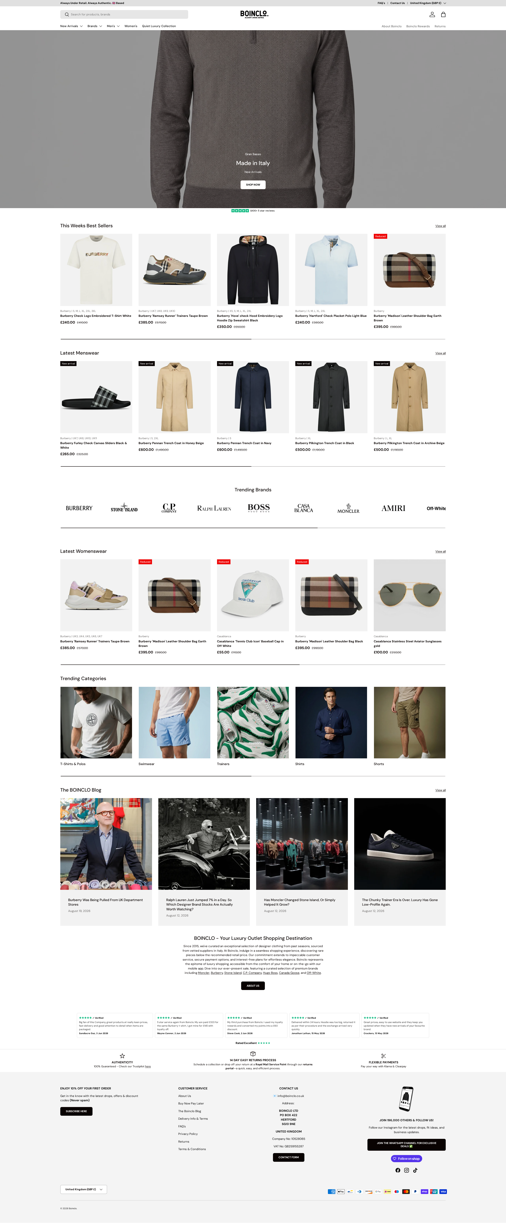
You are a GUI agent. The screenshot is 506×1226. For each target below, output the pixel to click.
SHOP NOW (253, 184)
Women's (131, 26)
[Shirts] (331, 722)
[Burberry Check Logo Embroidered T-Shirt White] (96, 270)
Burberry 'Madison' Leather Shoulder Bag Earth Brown (407, 318)
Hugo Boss (270, 973)
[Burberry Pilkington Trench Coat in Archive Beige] (410, 397)
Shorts (379, 764)
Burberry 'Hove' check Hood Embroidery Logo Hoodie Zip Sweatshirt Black (250, 318)
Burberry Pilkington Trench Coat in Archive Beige (409, 443)
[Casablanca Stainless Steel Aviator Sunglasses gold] (410, 595)
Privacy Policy (188, 1134)
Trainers (223, 764)
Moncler (204, 973)
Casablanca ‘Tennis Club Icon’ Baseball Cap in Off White (250, 643)
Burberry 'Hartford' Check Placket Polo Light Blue (331, 316)
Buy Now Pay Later (191, 1103)
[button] (443, 14)
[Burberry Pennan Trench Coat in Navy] (253, 397)
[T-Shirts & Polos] (96, 722)
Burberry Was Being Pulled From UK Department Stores (105, 902)
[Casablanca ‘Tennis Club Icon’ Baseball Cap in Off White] (253, 595)
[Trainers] (253, 722)
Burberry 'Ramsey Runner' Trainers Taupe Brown (173, 316)
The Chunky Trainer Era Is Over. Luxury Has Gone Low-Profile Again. (400, 902)
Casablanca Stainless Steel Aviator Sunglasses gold (408, 643)
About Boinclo (392, 26)
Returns (440, 26)
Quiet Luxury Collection (159, 26)
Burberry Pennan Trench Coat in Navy (244, 443)
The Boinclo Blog (189, 1111)
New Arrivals (69, 26)
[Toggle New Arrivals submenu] (81, 26)
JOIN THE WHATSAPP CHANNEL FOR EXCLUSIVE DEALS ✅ (406, 1144)
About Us (184, 1096)
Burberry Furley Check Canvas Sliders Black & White (93, 445)
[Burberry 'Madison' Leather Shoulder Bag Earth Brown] (410, 270)
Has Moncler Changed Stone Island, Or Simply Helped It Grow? (299, 902)
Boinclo (73, 1208)
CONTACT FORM (288, 1157)
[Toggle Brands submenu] (100, 26)
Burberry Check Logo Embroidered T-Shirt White (95, 316)
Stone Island (233, 973)
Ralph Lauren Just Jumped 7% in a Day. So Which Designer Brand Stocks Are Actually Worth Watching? (199, 905)
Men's (111, 26)
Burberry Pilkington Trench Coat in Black (324, 443)
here (148, 1066)
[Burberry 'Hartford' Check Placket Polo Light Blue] (331, 270)
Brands (92, 26)
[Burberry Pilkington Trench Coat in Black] (331, 397)
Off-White (314, 973)
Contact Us (397, 3)
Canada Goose (289, 973)
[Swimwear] (174, 722)
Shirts (299, 764)
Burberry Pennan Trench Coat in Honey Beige (171, 443)
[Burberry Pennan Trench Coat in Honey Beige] (175, 397)
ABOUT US (253, 985)
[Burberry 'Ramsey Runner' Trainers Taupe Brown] (175, 270)
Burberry (217, 973)
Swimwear (146, 764)
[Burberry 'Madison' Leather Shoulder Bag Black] (331, 595)
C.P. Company (252, 973)
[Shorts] (410, 722)
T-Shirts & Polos (73, 764)
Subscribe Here (76, 1111)
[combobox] (124, 14)
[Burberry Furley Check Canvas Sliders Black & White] (96, 397)
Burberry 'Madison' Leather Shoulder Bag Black (329, 641)
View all (440, 226)
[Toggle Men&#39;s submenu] (118, 26)
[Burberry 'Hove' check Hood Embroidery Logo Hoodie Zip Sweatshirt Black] (253, 270)
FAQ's (381, 3)
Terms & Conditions (192, 1149)
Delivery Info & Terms (193, 1119)
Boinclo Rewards (418, 26)
